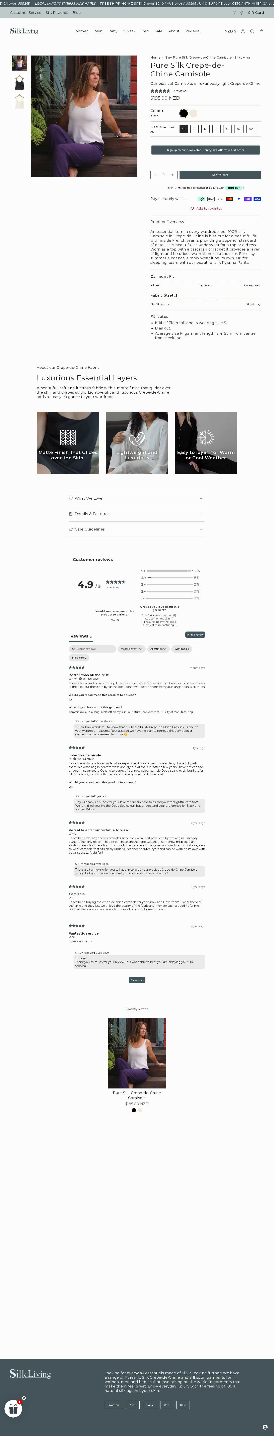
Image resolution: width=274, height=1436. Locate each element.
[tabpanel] (137, 816)
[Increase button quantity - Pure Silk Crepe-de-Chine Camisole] (172, 175)
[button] (81, 31)
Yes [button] (70, 699)
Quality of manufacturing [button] (176, 711)
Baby (150, 1405)
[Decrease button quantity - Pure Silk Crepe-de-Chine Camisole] (155, 175)
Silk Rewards (57, 12)
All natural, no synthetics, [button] (144, 711)
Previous (31, 116)
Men (133, 1405)
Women (114, 1405)
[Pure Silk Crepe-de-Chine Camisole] (137, 1053)
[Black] (134, 1110)
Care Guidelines (90, 529)
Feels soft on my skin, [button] (114, 711)
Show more (137, 980)
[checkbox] (181, 649)
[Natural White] (140, 1110)
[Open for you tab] (265, 1427)
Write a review (195, 634)
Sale (183, 1405)
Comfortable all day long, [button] (85, 711)
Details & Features (92, 514)
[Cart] (261, 31)
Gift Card (256, 12)
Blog (77, 12)
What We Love (88, 498)
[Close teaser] (24, 1398)
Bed (166, 1405)
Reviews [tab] (81, 636)
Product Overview (167, 222)
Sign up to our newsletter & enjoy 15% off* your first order (205, 150)
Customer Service (25, 12)
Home (155, 57)
